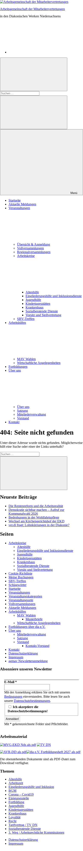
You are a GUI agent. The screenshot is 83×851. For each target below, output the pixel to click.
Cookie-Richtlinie (20, 573)
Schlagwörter (17, 585)
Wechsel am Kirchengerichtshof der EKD (36, 521)
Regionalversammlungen (33, 252)
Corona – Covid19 (21, 794)
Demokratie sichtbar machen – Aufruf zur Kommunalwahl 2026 (36, 511)
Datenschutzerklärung (23, 653)
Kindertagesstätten (38, 303)
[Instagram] (40, 52)
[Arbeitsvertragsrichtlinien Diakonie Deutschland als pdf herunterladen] (13, 752)
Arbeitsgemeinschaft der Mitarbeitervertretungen (32, 9)
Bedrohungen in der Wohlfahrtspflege (34, 517)
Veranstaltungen (19, 592)
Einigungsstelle (19, 798)
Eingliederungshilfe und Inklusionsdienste (54, 296)
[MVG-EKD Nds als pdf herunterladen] (18, 745)
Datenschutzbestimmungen (32, 701)
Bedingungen (13, 696)
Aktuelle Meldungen (22, 204)
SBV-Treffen (25, 319)
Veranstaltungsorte (21, 600)
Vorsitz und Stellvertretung (43, 315)
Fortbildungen (18, 366)
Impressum (16, 657)
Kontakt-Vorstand (37, 646)
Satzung (22, 410)
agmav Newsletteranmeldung (28, 661)
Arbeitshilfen (17, 611)
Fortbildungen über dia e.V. (27, 627)
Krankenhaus (34, 307)
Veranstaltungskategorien (25, 596)
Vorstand (23, 418)
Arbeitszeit (16, 783)
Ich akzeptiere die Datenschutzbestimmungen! (28, 709)
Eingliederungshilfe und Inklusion (31, 787)
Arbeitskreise (17, 543)
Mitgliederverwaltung (31, 414)
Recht (12, 821)
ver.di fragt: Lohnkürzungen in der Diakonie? (39, 525)
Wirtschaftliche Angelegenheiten (38, 363)
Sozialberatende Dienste (42, 311)
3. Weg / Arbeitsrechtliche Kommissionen (36, 832)
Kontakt (14, 422)
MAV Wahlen (26, 359)
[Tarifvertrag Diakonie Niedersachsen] (44, 745)
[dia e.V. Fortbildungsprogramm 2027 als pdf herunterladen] (53, 752)
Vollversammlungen (30, 248)
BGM (12, 790)
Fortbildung (16, 802)
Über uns (23, 407)
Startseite (15, 200)
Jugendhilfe (33, 300)
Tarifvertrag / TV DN (23, 825)
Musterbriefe (34, 619)
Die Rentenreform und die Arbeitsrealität (36, 506)
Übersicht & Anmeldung (33, 244)
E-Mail (10, 682)
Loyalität (14, 817)
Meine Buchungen (21, 577)
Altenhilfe (32, 292)
